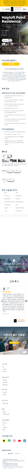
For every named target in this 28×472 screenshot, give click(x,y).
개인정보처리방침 (11, 468)
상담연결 (5, 380)
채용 (4, 430)
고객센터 (5, 427)
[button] (23, 9)
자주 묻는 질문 (6, 414)
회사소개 (5, 423)
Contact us (21, 5)
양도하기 (5, 394)
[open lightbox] (7, 40)
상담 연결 (10, 64)
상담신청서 (5, 382)
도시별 (4, 371)
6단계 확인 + (14, 342)
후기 (4, 425)
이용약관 (5, 468)
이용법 (4, 412)
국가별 (4, 369)
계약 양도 (5, 392)
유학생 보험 (5, 403)
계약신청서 (5, 385)
